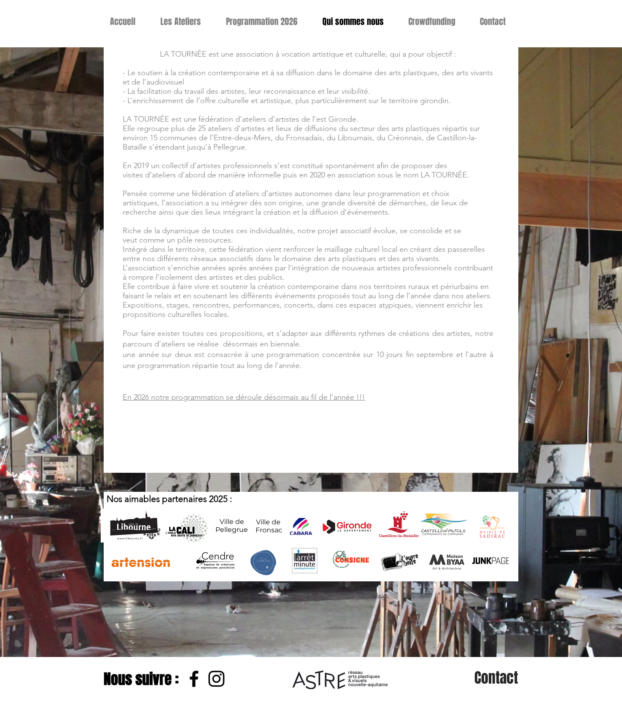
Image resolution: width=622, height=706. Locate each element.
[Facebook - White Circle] (261, 679)
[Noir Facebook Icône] (194, 679)
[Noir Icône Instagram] (216, 679)
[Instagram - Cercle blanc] (239, 679)
